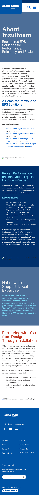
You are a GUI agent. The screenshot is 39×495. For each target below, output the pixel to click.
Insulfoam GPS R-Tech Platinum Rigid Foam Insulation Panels (21, 144)
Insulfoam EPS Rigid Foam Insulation (20, 129)
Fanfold (25, 141)
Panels (17, 141)
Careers (22, 441)
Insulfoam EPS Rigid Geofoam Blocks (20, 134)
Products (5, 441)
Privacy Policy (24, 445)
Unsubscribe (24, 449)
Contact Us (6, 449)
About (4, 445)
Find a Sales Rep (7, 453)
